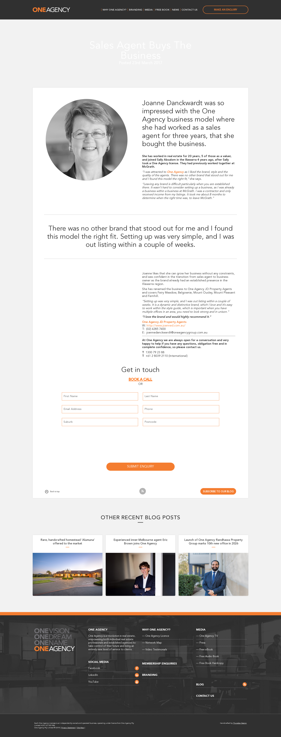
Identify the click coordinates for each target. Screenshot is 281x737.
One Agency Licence (155, 636)
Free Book (162, 9)
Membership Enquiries (159, 663)
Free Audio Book (207, 656)
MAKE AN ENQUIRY (225, 9)
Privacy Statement (68, 728)
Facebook (94, 668)
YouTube (93, 681)
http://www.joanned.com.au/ (166, 325)
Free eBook (204, 649)
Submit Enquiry (140, 466)
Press (200, 642)
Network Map (152, 642)
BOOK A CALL (140, 379)
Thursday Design (240, 723)
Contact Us (189, 9)
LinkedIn (93, 675)
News (175, 9)
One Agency (51, 9)
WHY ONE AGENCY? (114, 9)
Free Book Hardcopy (210, 663)
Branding (135, 9)
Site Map (80, 728)
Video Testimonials (154, 649)
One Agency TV (207, 636)
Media (149, 9)
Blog (200, 684)
